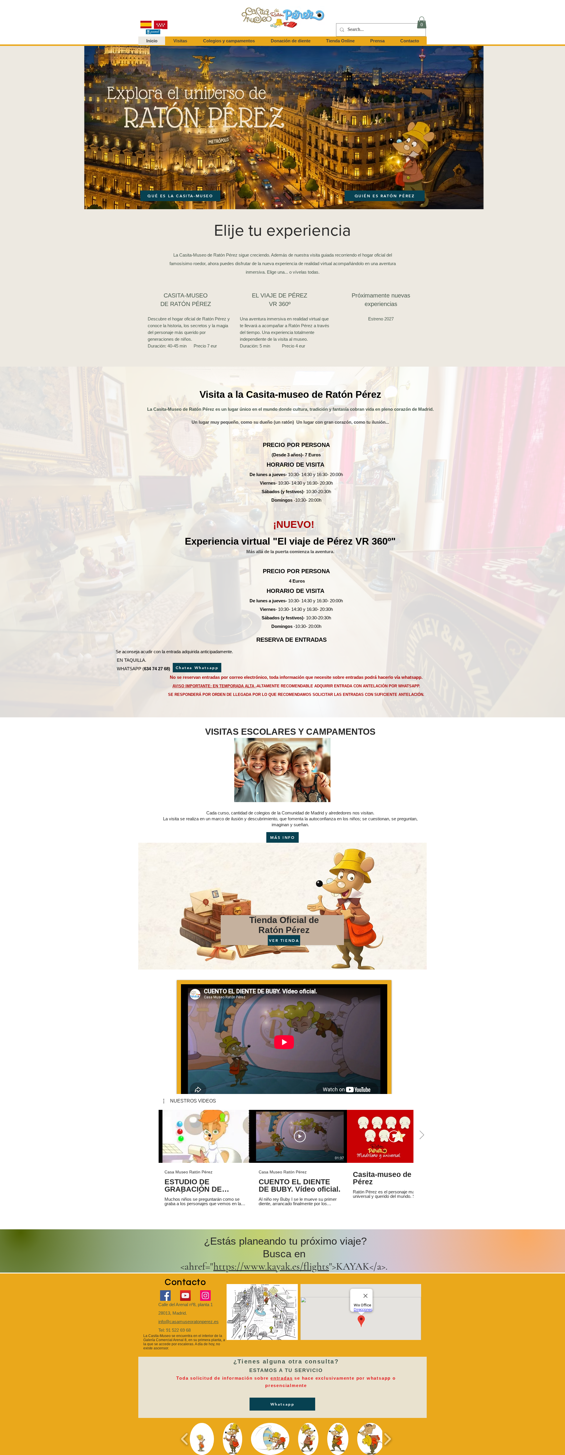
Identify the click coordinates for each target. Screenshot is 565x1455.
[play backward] (184, 1439)
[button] (422, 22)
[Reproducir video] (206, 1136)
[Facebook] (165, 1295)
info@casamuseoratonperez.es (188, 1321)
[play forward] (387, 1439)
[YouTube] (185, 1295)
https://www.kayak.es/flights (271, 1266)
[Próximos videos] (421, 1135)
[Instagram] (205, 1295)
